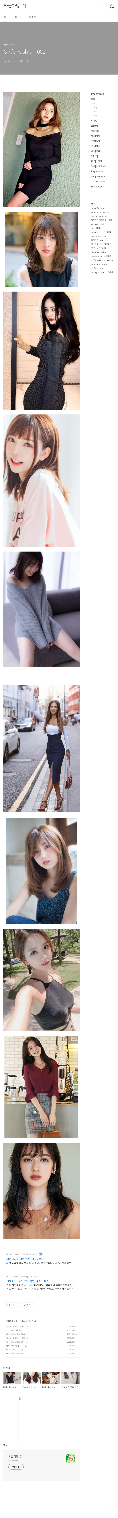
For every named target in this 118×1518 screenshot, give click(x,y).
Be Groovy (13, 1460)
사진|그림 (95, 150)
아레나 (99, 228)
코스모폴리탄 (96, 244)
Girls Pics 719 (13, 1349)
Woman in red (97, 224)
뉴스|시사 (95, 135)
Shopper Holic (98, 176)
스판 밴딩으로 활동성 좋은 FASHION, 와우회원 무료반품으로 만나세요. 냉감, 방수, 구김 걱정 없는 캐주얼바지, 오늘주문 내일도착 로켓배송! (40, 1286)
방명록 (32, 17)
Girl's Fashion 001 (15, 1341)
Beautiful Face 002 (15, 1326)
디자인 (94, 120)
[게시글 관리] (16, 1305)
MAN (102, 240)
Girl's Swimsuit (98, 260)
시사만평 (107, 256)
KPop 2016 (104, 216)
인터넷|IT (95, 156)
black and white (98, 252)
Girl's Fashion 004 (15, 1334)
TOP (111, 1509)
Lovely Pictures (98, 272)
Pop (94, 103)
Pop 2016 (95, 264)
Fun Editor (96, 186)
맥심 (93, 248)
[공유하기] (13, 1305)
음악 (93, 99)
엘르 (110, 220)
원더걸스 (107, 244)
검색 (104, 6)
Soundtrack (96, 232)
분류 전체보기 (97, 93)
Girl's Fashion (97, 268)
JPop (94, 111)
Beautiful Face (97, 208)
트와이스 (94, 240)
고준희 (110, 272)
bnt (92, 228)
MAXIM (106, 212)
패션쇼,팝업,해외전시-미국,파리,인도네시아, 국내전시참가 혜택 (38, 1262)
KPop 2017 (96, 212)
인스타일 (107, 232)
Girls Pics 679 (13, 1353)
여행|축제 (95, 140)
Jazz (94, 115)
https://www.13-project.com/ (21, 1254)
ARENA (110, 260)
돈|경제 (94, 125)
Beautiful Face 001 (15, 1337)
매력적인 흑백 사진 (15, 1345)
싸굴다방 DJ (15, 6)
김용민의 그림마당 (98, 220)
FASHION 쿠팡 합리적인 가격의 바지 (27, 1281)
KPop (94, 107)
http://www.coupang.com (19, 1276)
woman (105, 264)
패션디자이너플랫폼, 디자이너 (24, 1258)
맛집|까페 (95, 145)
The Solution (98, 181)
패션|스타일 (12, 1320)
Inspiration (97, 171)
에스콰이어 (101, 248)
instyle (94, 216)
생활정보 (95, 130)
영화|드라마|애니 (99, 166)
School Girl (12, 1330)
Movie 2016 (96, 256)
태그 (17, 17)
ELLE (108, 224)
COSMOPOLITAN (98, 236)
